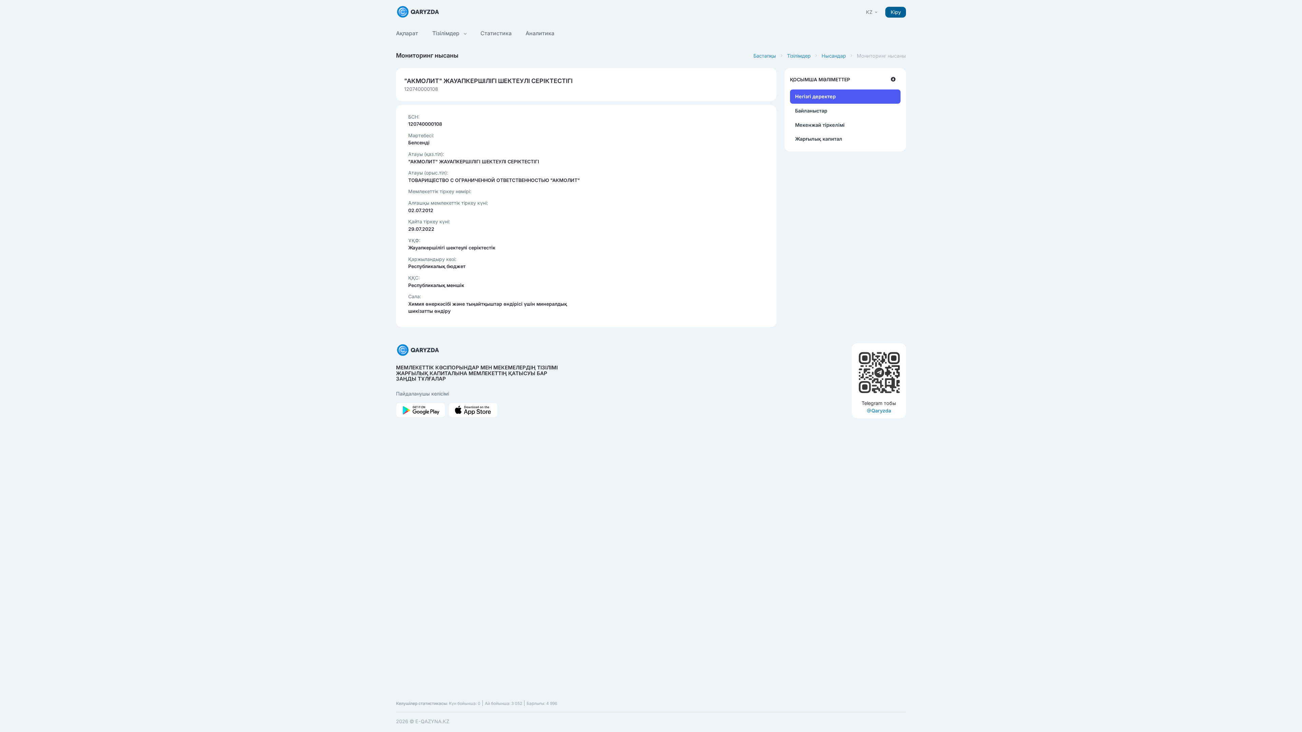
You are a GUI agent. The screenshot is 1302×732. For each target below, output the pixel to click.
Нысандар (834, 56)
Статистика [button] (496, 33)
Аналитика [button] (540, 33)
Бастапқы (764, 56)
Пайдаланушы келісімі (422, 393)
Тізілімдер (799, 56)
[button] (872, 12)
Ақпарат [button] (407, 33)
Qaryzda (881, 410)
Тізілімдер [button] (446, 33)
